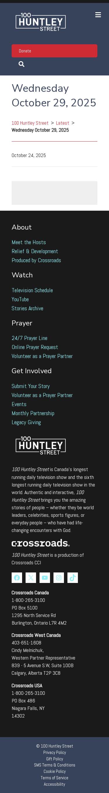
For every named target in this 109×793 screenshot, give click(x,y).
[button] (54, 50)
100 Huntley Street (30, 123)
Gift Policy (54, 759)
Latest (62, 123)
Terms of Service (54, 777)
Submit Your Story (31, 386)
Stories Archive (27, 308)
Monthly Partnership (33, 413)
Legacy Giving (26, 422)
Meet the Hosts (29, 242)
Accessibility (54, 784)
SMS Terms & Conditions (54, 765)
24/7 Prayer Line (29, 338)
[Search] (54, 64)
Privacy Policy (54, 752)
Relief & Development (35, 251)
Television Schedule (32, 290)
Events (19, 404)
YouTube (20, 299)
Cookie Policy (55, 771)
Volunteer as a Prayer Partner (42, 356)
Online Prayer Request (35, 347)
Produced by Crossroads (36, 260)
